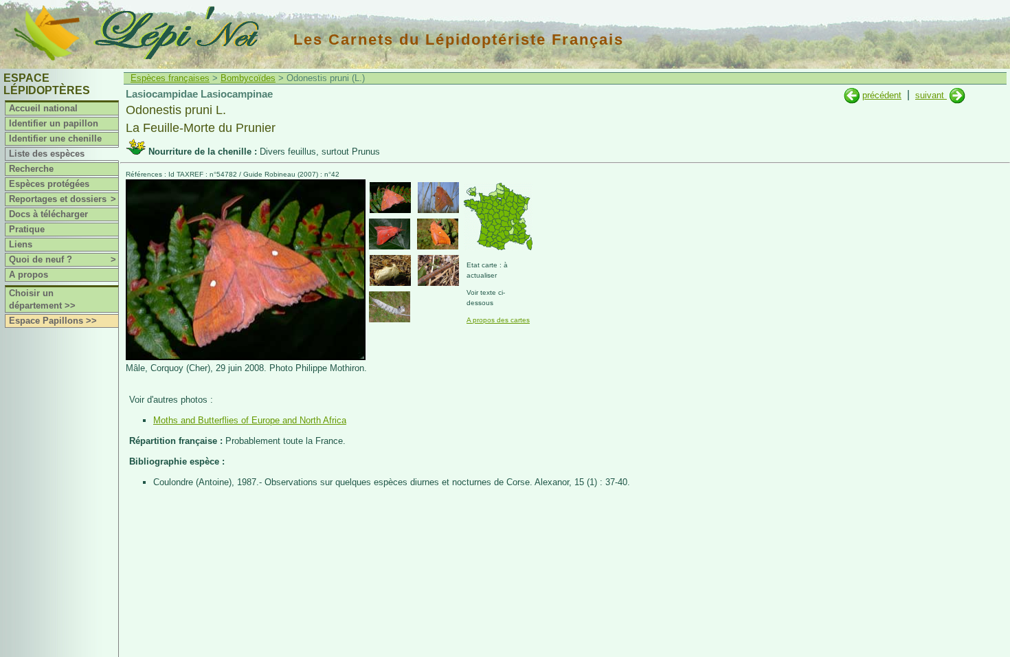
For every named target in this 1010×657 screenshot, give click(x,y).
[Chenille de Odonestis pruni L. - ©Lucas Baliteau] (390, 307)
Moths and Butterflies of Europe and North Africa (249, 420)
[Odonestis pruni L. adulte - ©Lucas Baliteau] (438, 234)
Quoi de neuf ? (62, 259)
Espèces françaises (170, 78)
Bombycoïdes (248, 78)
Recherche (31, 169)
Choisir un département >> (42, 299)
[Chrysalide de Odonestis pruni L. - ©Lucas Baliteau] (390, 270)
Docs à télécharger (48, 214)
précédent (881, 95)
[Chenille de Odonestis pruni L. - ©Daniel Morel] (438, 270)
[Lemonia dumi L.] (957, 95)
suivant (931, 95)
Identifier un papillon (53, 123)
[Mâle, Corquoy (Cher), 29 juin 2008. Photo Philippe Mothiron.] (246, 357)
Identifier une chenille (55, 138)
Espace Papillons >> (53, 320)
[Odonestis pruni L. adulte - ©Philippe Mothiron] (390, 197)
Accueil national (43, 108)
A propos (28, 274)
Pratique (27, 229)
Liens (20, 244)
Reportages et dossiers (62, 199)
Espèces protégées (49, 184)
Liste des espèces (47, 153)
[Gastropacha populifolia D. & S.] (852, 95)
